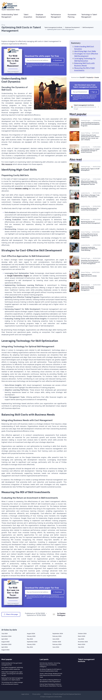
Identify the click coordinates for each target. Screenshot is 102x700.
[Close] (87, 335)
